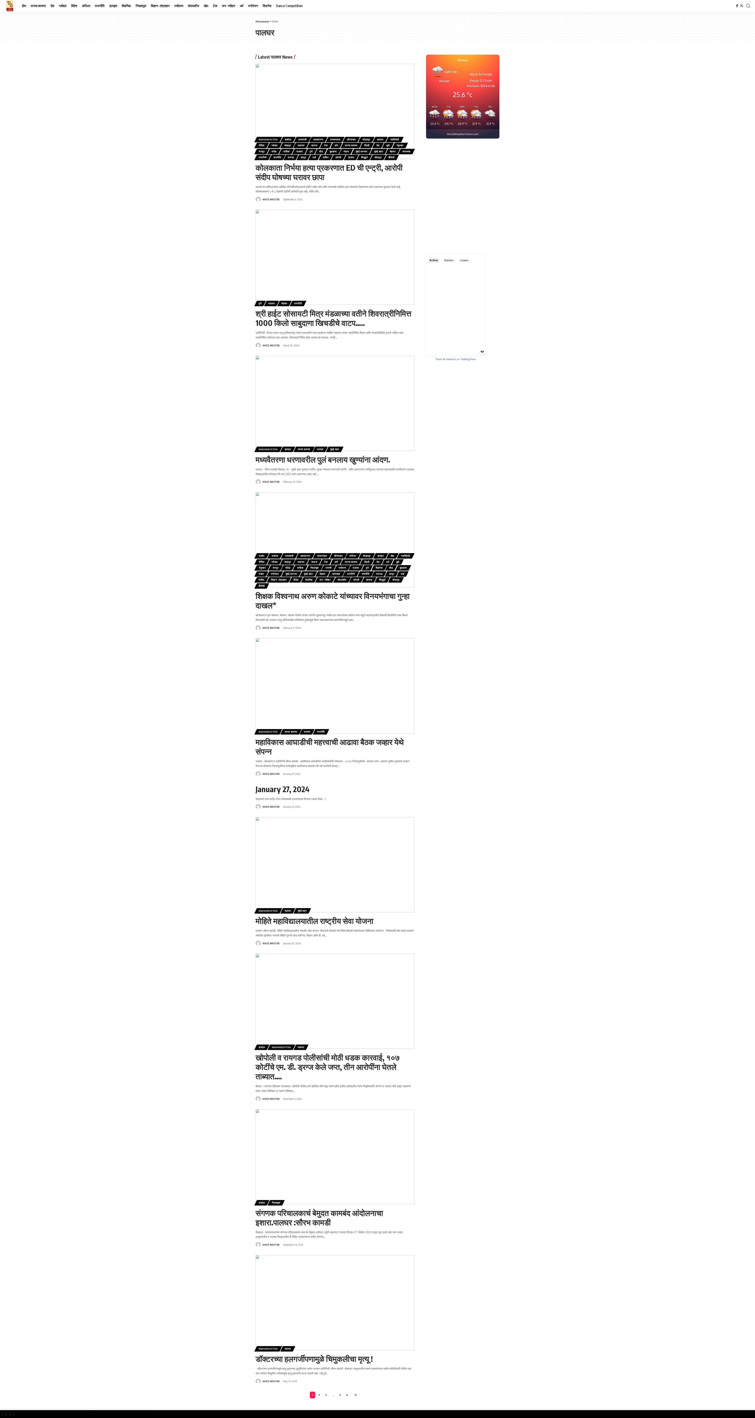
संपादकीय (342, 579)
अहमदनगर (318, 139)
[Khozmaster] (10, 6)
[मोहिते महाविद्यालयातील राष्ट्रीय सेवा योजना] (335, 864)
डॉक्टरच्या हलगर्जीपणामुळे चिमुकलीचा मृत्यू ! (314, 1359)
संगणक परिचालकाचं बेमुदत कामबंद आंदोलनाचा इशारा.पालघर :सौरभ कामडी (319, 1217)
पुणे (311, 151)
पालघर (299, 151)
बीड (321, 151)
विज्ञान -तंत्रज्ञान (279, 579)
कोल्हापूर (366, 139)
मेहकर (393, 151)
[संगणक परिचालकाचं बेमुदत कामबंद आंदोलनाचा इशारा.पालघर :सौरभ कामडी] (335, 1156)
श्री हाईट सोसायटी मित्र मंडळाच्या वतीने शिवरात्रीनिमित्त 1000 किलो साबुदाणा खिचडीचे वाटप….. (333, 318)
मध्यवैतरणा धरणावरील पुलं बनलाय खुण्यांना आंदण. (323, 459)
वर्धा (314, 157)
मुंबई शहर (378, 151)
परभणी (329, 567)
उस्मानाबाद (335, 139)
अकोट (262, 555)
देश (378, 145)
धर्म (387, 561)
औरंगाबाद (351, 139)
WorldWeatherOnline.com (462, 134)
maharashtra (268, 139)
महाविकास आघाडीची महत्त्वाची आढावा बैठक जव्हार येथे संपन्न (330, 746)
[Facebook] (737, 5)
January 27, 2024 (282, 789)
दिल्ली (367, 145)
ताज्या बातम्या (351, 145)
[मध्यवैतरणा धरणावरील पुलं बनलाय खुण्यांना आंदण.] (335, 403)
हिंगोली (392, 157)
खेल (392, 555)
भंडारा (346, 151)
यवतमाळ (406, 151)
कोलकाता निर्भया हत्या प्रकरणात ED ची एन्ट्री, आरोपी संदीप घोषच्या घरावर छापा (329, 172)
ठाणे (336, 145)
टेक (326, 145)
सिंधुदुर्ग (364, 157)
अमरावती (302, 139)
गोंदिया (262, 145)
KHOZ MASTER (271, 199)
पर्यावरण (342, 567)
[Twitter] (741, 5)
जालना (314, 145)
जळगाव (301, 145)
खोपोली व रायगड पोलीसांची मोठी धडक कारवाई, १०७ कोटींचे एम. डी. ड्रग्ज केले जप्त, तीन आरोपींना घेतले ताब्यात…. (328, 1066)
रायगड (291, 157)
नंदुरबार (400, 145)
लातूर (303, 157)
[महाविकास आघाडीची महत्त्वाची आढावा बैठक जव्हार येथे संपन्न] (335, 685)
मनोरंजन (275, 573)
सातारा (351, 157)
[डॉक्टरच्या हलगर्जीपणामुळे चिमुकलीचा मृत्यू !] (335, 1302)
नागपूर (262, 151)
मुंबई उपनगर (361, 151)
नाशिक (286, 151)
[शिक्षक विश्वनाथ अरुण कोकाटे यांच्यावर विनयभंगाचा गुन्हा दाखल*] (335, 539)
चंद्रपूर (288, 145)
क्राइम (380, 139)
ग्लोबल (275, 145)
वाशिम (326, 157)
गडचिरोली (394, 139)
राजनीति (277, 157)
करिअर (352, 555)
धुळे (387, 145)
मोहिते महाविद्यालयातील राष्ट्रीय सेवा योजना (314, 921)
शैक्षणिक (309, 579)
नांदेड (274, 151)
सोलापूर (378, 157)
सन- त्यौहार (325, 579)
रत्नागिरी (263, 157)
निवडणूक (314, 567)
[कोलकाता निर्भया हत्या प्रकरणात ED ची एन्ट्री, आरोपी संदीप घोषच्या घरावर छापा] (335, 111)
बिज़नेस (379, 567)
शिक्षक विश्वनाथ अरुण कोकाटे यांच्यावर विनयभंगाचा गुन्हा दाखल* (333, 600)
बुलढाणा (333, 151)
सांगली (338, 157)
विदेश (296, 579)
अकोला (288, 139)
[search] (748, 6)
